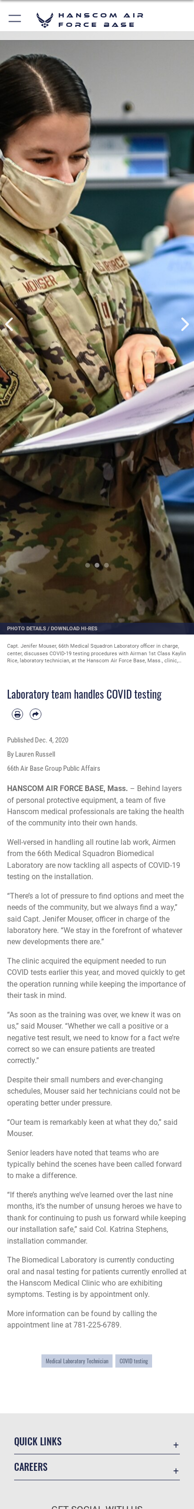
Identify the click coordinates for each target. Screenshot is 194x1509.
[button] (15, 20)
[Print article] (17, 714)
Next (184, 324)
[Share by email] (35, 714)
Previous (9, 324)
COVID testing (134, 1360)
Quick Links (38, 1441)
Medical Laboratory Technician (77, 1360)
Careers (31, 1467)
